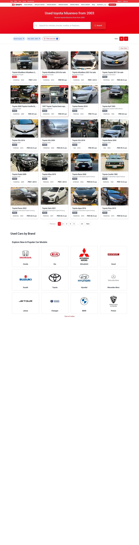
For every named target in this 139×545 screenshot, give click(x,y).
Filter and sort (51, 39)
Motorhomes (31, 1)
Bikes (15, 1)
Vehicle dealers (51, 4)
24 (82, 224)
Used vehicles (28, 4)
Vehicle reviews (63, 4)
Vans (20, 1)
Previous (52, 224)
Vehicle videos (74, 4)
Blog (93, 4)
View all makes (69, 316)
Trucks (24, 1)
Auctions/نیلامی (101, 4)
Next (87, 224)
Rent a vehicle (85, 4)
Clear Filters (123, 48)
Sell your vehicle (40, 4)
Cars (11, 1)
